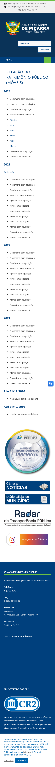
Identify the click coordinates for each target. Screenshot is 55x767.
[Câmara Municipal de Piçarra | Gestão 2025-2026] (27, 27)
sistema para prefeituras (40, 717)
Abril (12, 140)
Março (13, 146)
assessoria (24, 720)
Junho (12, 130)
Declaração (9, 172)
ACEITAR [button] (21, 760)
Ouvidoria (8, 625)
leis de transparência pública (16, 728)
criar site (21, 717)
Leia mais (27, 752)
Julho (12, 125)
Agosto (13, 119)
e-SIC (16, 625)
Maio (12, 135)
